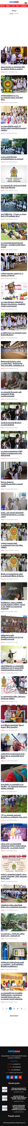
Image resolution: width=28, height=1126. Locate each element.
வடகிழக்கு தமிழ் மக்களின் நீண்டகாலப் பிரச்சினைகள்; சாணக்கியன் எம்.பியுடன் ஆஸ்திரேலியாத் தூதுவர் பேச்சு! (18, 1107)
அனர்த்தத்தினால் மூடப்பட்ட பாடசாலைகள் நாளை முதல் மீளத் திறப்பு (12, 97)
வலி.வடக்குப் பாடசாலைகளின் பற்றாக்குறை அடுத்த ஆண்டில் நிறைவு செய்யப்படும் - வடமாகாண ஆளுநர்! (13, 846)
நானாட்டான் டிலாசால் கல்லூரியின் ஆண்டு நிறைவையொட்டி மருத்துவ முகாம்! (12, 515)
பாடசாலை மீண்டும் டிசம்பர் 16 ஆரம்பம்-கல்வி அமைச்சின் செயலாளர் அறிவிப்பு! (13, 128)
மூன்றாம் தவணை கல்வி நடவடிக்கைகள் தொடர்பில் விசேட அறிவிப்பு (12, 545)
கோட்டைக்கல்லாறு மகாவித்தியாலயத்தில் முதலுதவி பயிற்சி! (12, 484)
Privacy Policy (14, 1061)
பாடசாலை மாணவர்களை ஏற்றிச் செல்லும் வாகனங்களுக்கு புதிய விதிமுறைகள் (11, 453)
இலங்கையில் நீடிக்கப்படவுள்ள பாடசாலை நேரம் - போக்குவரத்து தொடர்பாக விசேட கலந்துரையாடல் (12, 363)
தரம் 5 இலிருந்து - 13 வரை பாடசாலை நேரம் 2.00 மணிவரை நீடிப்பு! (13, 215)
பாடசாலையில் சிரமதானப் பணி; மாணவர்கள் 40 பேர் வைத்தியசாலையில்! (11, 394)
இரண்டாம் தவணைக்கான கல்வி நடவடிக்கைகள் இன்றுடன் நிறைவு (12, 575)
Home (11, 13)
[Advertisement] (14, 32)
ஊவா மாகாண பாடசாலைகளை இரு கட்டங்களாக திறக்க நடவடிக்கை (13, 68)
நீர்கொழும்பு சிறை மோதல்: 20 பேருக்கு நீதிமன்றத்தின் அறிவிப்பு (18, 1088)
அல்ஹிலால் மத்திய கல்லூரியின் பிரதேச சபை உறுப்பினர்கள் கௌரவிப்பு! (14, 906)
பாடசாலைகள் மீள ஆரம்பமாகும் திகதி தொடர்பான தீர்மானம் (13, 186)
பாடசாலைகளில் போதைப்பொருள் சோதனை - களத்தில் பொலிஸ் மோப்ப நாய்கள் (13, 245)
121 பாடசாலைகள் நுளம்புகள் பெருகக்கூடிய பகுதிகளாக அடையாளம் (14, 816)
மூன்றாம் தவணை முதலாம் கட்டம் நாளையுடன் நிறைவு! (12, 274)
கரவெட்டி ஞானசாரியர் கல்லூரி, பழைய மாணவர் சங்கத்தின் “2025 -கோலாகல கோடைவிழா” (14, 876)
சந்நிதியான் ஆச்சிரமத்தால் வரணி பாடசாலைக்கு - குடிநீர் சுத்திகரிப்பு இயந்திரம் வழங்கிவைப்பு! (12, 964)
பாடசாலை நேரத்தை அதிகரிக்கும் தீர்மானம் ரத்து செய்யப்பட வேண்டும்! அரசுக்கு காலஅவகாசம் (13, 304)
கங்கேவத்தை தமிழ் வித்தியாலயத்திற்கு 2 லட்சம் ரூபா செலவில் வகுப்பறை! (12, 637)
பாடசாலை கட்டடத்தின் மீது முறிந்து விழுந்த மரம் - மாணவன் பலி (12, 935)
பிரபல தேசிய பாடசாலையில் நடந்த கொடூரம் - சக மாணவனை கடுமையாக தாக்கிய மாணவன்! (14, 786)
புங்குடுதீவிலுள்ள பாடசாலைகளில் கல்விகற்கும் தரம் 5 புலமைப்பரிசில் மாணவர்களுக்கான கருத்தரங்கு (12, 668)
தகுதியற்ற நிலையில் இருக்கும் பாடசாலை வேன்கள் (11, 424)
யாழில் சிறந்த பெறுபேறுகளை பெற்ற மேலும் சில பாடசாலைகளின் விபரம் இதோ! (13, 756)
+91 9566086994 (15, 1069)
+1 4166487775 (16, 1064)
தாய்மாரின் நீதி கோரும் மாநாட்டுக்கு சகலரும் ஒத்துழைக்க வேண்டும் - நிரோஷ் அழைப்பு (19, 1097)
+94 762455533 (16, 1067)
